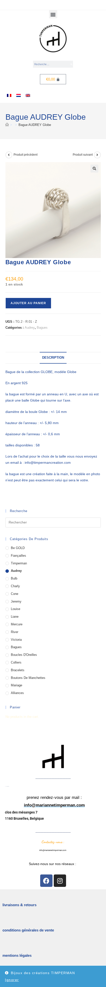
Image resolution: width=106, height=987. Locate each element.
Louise (15, 609)
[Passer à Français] (9, 95)
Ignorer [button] (12, 980)
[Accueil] (7, 125)
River (14, 632)
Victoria (16, 639)
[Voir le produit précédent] (8, 154)
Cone (14, 594)
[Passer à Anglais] (28, 95)
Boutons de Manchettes (28, 678)
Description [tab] (53, 357)
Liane (14, 616)
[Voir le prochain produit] (97, 154)
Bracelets (17, 670)
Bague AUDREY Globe (34, 125)
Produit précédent (25, 154)
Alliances (17, 693)
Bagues (42, 327)
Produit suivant (83, 154)
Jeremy (16, 601)
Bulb (14, 578)
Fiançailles (18, 555)
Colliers (16, 662)
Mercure (16, 624)
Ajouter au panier (28, 303)
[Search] (71, 64)
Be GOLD (18, 548)
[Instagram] (60, 880)
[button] (53, 14)
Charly (15, 586)
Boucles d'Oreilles (24, 655)
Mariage (16, 685)
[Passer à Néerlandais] (18, 95)
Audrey (30, 327)
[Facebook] (46, 880)
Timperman (19, 563)
